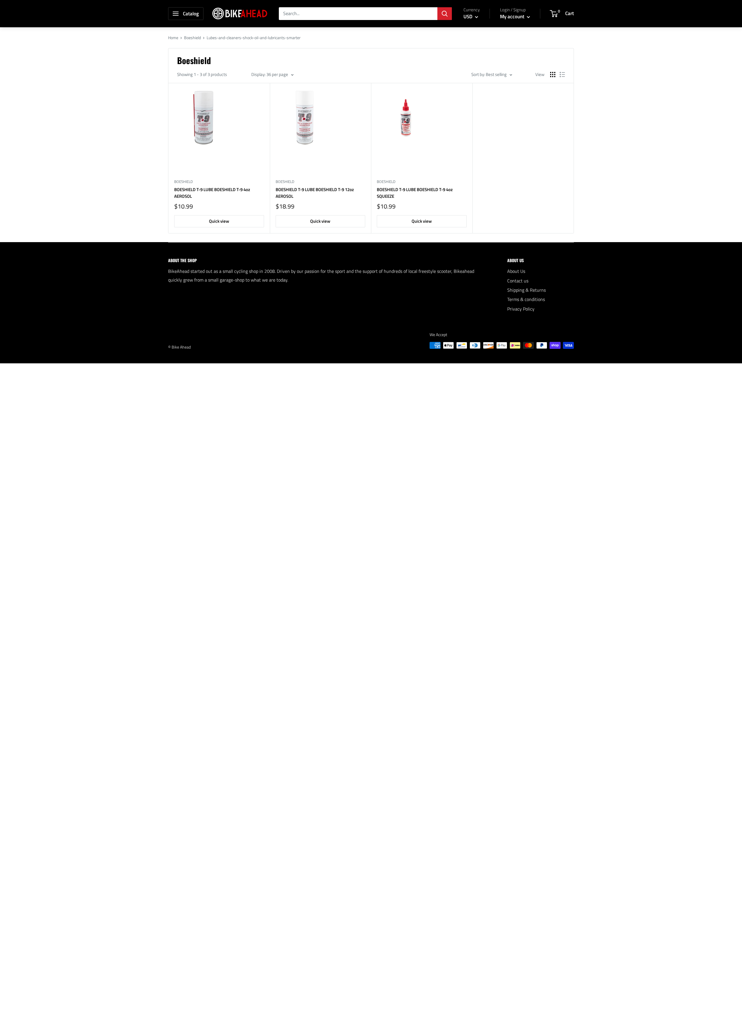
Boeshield (192, 38)
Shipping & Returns (526, 289)
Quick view (219, 221)
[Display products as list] (562, 74)
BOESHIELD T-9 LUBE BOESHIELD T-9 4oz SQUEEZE (415, 193)
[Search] (444, 13)
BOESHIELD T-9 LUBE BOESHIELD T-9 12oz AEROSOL (315, 193)
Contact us (517, 280)
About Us (516, 271)
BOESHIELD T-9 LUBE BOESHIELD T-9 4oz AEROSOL (212, 193)
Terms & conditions (526, 299)
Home (173, 38)
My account (512, 16)
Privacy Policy (520, 308)
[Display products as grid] (552, 74)
